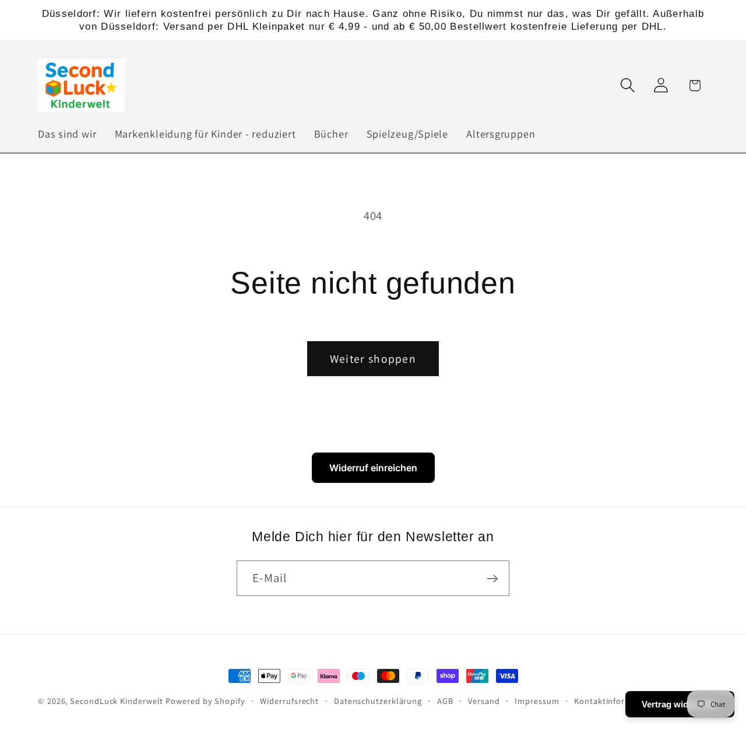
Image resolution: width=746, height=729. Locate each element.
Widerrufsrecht (289, 700)
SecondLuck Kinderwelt (116, 700)
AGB (445, 700)
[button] (628, 85)
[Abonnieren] (492, 579)
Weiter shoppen (373, 358)
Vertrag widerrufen (680, 704)
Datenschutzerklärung (378, 700)
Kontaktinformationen (618, 700)
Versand (483, 700)
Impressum (537, 700)
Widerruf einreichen (373, 468)
